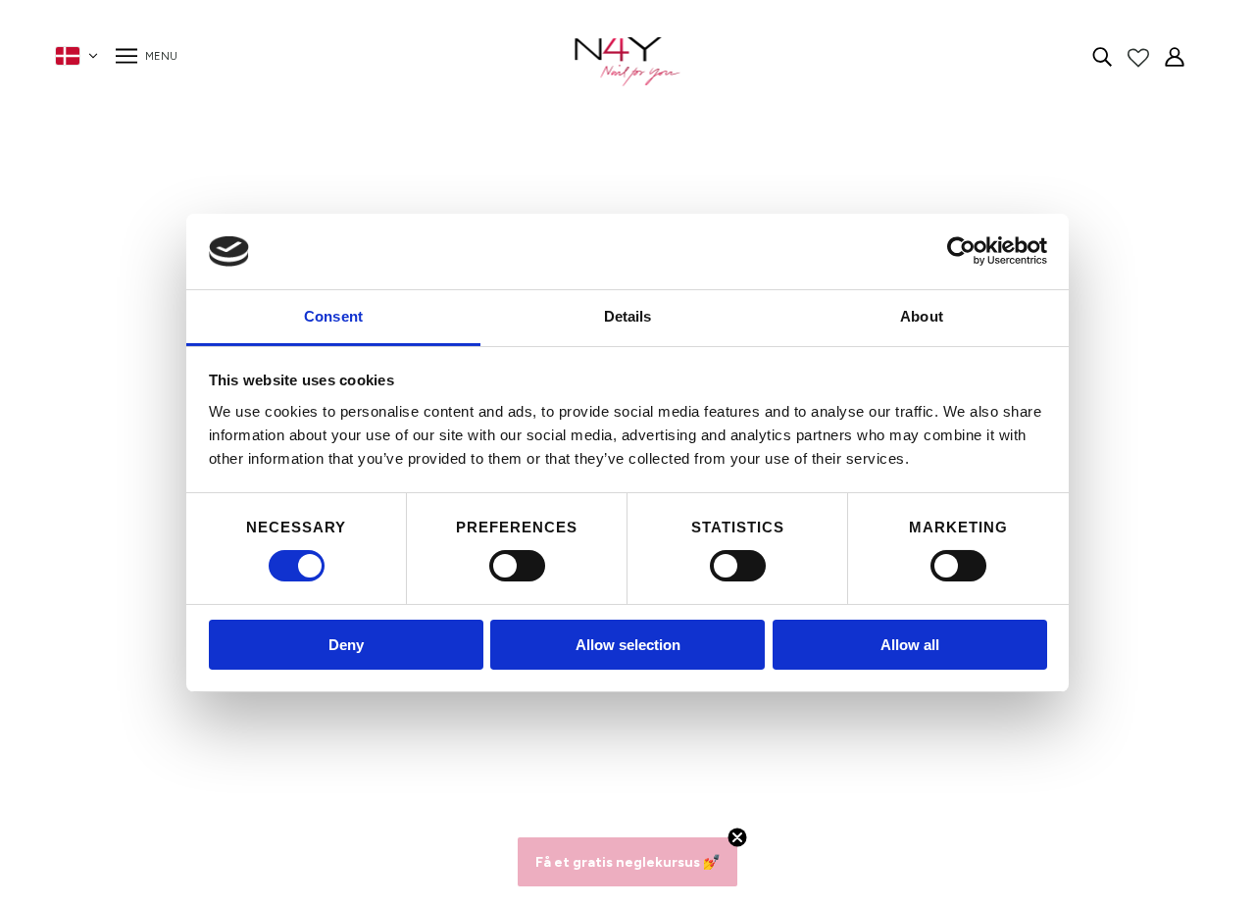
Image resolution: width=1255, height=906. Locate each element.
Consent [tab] (333, 316)
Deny (346, 644)
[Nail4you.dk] (628, 61)
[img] (1102, 56)
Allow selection (628, 644)
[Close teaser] (737, 837)
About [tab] (921, 316)
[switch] (517, 565)
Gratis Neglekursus (337, 737)
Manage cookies (327, 760)
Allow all (909, 644)
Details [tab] (628, 316)
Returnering (311, 713)
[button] (627, 861)
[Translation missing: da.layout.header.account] (1174, 56)
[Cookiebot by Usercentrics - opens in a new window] (961, 251)
